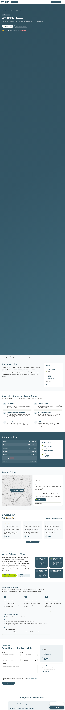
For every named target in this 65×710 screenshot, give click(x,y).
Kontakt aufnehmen (21, 26)
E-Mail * (22, 652)
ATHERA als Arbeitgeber (23, 575)
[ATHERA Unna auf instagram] (50, 384)
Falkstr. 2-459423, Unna (46, 659)
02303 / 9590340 (51, 369)
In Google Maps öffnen (18, 490)
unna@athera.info (52, 373)
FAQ (45, 357)
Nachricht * (4, 663)
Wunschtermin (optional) (25, 657)
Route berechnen (41, 499)
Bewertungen (28, 357)
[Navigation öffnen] (62, 2)
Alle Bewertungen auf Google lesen (54, 518)
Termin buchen (56, 2)
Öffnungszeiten (13, 357)
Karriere (35, 357)
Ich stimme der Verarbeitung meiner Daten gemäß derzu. (20, 679)
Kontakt (40, 357)
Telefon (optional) (6, 657)
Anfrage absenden (8, 683)
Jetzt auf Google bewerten (32, 541)
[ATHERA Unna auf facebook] (47, 384)
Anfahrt (21, 357)
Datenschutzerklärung (32, 678)
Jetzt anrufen (8, 26)
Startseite (4, 10)
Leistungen (5, 357)
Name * (3, 652)
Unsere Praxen (11, 10)
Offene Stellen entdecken (7, 575)
